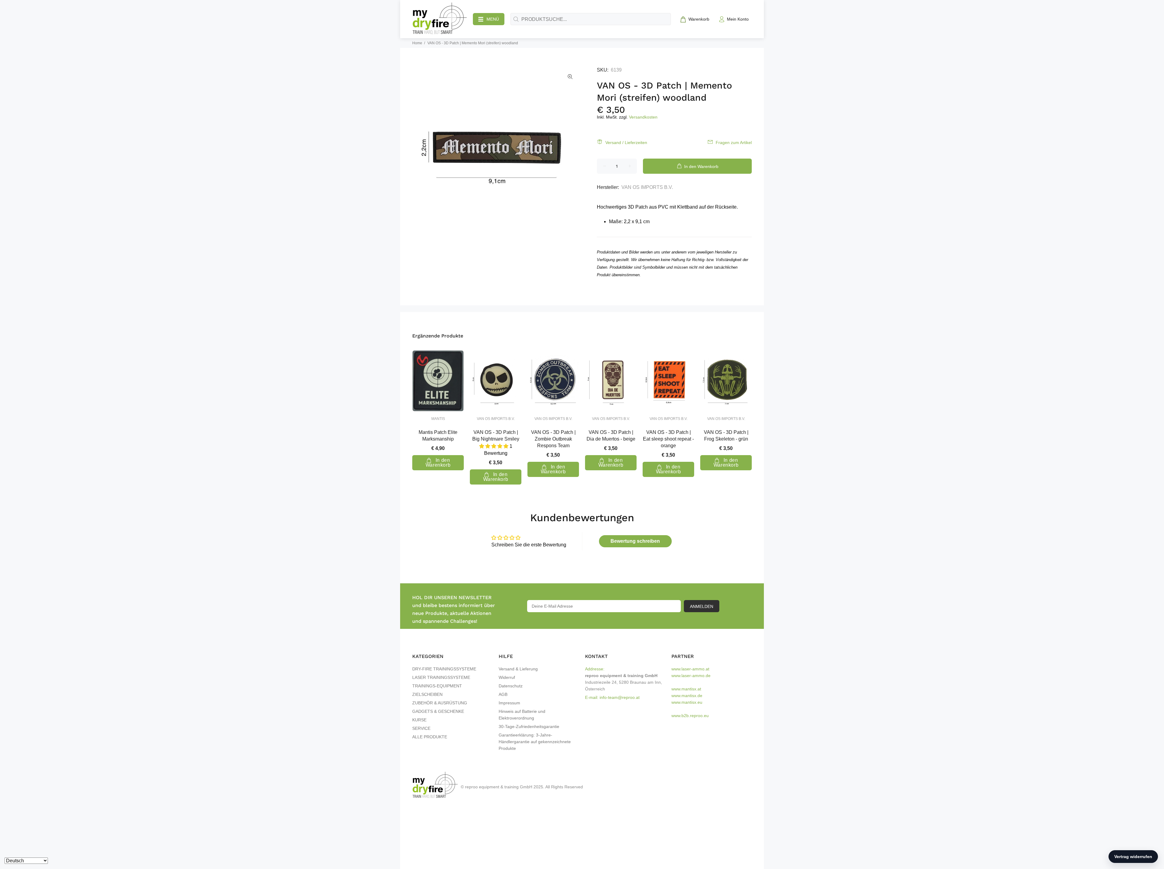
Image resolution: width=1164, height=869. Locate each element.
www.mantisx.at (686, 688)
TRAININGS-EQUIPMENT (437, 685)
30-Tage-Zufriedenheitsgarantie (529, 726)
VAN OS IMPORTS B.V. (647, 187)
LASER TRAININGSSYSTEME (441, 677)
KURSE (419, 719)
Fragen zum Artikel (734, 142)
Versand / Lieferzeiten (626, 142)
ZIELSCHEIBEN (427, 694)
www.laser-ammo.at (690, 668)
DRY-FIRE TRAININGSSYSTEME (444, 668)
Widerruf (507, 677)
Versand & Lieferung (518, 668)
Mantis (438, 419)
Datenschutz (511, 685)
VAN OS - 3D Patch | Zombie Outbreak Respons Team (553, 439)
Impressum (509, 702)
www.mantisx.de (686, 695)
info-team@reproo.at (620, 697)
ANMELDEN (701, 606)
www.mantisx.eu (686, 702)
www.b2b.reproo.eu (690, 715)
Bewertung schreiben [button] (635, 541)
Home (417, 43)
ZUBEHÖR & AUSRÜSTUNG (439, 702)
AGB (503, 694)
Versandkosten (643, 117)
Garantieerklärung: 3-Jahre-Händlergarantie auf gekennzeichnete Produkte (535, 742)
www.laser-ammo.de (691, 675)
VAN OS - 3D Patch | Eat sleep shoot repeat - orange (668, 439)
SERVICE (421, 728)
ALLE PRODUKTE (429, 736)
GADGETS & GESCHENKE (438, 711)
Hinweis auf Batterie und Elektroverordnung (522, 714)
